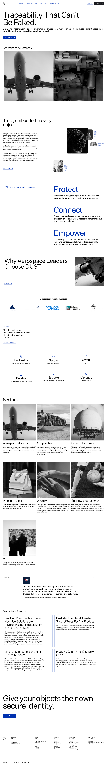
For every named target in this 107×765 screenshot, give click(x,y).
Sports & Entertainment (57, 747)
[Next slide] (17, 102)
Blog (59, 3)
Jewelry (56, 745)
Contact (37, 747)
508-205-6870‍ (14, 742)
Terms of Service (91, 737)
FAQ (46, 3)
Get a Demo (99, 3)
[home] (6, 3)
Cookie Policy (90, 741)
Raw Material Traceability (72, 738)
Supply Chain (57, 740)
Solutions (37, 738)
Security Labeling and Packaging (74, 744)
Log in (90, 3)
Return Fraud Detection (74, 742)
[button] (22, 3)
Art (54, 748)
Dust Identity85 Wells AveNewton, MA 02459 (15, 739)
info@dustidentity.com (16, 743)
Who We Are (53, 3)
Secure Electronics (56, 742)
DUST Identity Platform (74, 749)
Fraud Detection (72, 748)
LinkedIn (37, 748)
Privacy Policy (91, 738)
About (36, 737)
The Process (38, 740)
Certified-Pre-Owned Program (73, 741)
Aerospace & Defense (57, 738)
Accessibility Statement (93, 740)
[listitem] (53, 73)
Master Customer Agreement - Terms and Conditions (96, 743)
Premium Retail (57, 743)
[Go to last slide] (5, 102)
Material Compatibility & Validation (40, 742)
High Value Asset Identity (73, 747)
